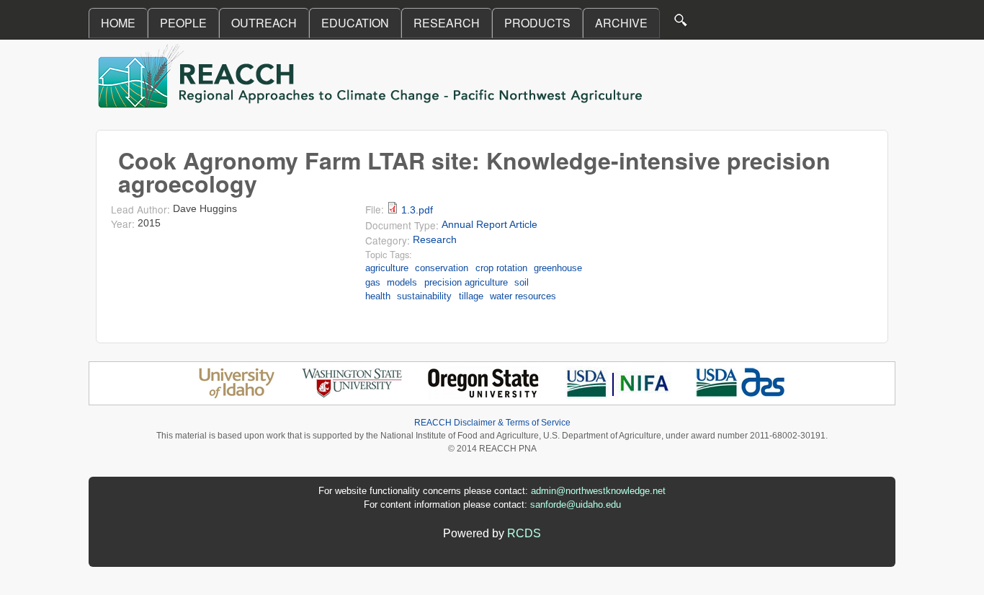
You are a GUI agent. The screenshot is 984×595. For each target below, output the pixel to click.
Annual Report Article (489, 224)
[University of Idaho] (237, 395)
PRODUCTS (537, 22)
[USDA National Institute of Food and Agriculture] (617, 395)
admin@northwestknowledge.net (598, 490)
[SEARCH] (681, 23)
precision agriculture (466, 282)
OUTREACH (264, 22)
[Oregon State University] (484, 395)
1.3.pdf (417, 210)
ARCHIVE (621, 22)
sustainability (424, 296)
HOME (118, 22)
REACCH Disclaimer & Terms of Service (492, 423)
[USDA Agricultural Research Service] (740, 395)
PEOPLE (183, 22)
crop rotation (501, 268)
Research (435, 239)
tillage (471, 296)
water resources (523, 296)
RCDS (524, 533)
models (402, 282)
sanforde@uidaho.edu (575, 504)
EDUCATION (355, 22)
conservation (441, 268)
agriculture (386, 268)
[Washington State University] (352, 395)
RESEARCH (446, 22)
